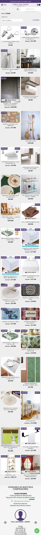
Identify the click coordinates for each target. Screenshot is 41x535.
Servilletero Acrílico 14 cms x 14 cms (10, 343)
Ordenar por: (4, 17)
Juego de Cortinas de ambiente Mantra (30, 475)
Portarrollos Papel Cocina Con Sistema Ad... (10, 162)
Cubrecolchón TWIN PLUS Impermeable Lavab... (31, 249)
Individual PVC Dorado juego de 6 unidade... (10, 408)
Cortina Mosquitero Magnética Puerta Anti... (30, 384)
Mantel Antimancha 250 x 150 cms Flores (30, 350)
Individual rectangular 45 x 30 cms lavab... (10, 378)
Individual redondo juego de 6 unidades (10, 196)
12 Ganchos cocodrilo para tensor (10, 42)
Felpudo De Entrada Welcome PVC (30, 322)
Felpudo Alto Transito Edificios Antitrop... (10, 104)
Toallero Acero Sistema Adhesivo (30, 447)
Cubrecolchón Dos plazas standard (30, 276)
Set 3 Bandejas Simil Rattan (30, 222)
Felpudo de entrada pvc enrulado (10, 124)
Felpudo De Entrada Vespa (10, 321)
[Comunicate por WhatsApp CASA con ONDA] (37, 530)
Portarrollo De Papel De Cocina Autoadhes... (30, 97)
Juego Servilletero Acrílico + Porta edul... (10, 239)
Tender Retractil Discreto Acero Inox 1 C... (30, 38)
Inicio (2, 13)
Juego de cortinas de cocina (10, 448)
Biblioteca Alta (10, 475)
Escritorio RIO (30, 421)
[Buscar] (18, 9)
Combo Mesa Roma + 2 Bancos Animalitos (10, 217)
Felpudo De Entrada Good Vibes (30, 298)
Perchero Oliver (30, 141)
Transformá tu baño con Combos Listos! (20, 1)
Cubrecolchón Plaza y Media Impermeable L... (10, 276)
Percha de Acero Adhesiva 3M (10, 70)
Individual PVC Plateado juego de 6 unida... (10, 300)
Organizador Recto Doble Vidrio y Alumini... (30, 196)
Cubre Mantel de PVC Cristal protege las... (30, 70)
